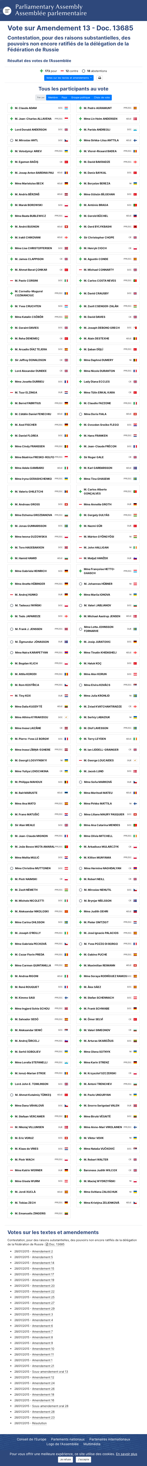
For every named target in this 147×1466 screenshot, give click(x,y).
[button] (99, 78)
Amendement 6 (42, 1326)
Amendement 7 (42, 1331)
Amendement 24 (43, 1383)
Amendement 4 (42, 1320)
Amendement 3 (42, 1314)
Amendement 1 (42, 1360)
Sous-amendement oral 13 (50, 1371)
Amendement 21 (43, 1366)
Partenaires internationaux (109, 1439)
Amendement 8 (42, 1337)
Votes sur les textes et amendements (68, 77)
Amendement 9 (42, 1343)
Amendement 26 (43, 1389)
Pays (64, 97)
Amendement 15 (43, 1268)
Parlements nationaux (68, 1439)
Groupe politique (80, 97)
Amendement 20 (43, 1285)
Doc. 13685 (57, 1244)
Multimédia (91, 1444)
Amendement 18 (43, 1394)
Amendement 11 (43, 1354)
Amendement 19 (43, 1280)
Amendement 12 (43, 1377)
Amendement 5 (42, 1257)
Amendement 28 (43, 1411)
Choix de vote (102, 97)
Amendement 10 (43, 1348)
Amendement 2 (42, 1251)
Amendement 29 (43, 1308)
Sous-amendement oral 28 (50, 1406)
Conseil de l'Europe (31, 1439)
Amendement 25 (43, 1297)
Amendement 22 (43, 1291)
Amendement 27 (43, 1303)
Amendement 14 (43, 1263)
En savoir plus (126, 1454)
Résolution (39, 1423)
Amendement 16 (43, 1400)
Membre (53, 97)
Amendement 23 (43, 1417)
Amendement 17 (43, 1274)
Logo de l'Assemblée (63, 1444)
